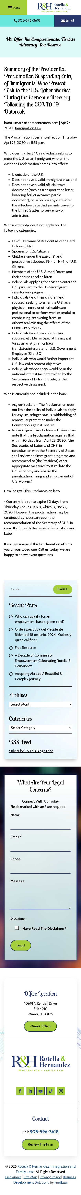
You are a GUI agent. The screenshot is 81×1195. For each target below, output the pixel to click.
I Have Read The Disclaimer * (43, 928)
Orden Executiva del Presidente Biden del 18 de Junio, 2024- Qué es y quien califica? (43, 634)
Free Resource (25, 648)
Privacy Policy (50, 1177)
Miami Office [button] (40, 1026)
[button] (13, 7)
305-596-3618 (29, 20)
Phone (15, 859)
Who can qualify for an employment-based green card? (40, 619)
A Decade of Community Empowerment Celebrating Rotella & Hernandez (43, 660)
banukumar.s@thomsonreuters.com (31, 123)
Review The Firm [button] (40, 1144)
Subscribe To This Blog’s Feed (31, 751)
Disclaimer (18, 918)
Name (15, 815)
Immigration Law (28, 128)
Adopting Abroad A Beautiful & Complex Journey (38, 676)
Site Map (30, 1177)
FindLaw (60, 1182)
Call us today (48, 549)
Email (69, 20)
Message (17, 881)
